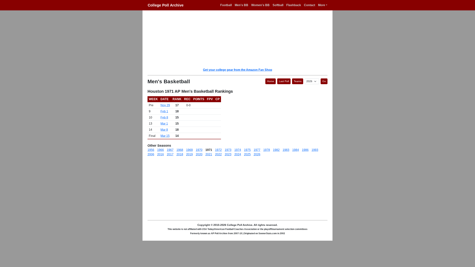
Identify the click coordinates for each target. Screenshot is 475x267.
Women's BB (260, 5)
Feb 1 (164, 111)
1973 (228, 149)
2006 (151, 154)
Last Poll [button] (284, 81)
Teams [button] (298, 81)
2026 (257, 154)
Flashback (293, 5)
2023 (228, 154)
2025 (247, 154)
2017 (170, 154)
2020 (199, 154)
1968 (179, 149)
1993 (315, 149)
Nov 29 (165, 105)
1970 (199, 149)
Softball (278, 5)
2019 (189, 154)
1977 (257, 149)
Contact (309, 5)
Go (324, 81)
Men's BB (241, 5)
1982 (276, 149)
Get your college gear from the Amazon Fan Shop (237, 69)
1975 (247, 149)
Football (226, 5)
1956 (151, 149)
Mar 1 (164, 123)
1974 (237, 149)
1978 (266, 149)
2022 (218, 154)
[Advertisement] (240, 39)
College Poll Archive (166, 5)
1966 (160, 149)
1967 (170, 149)
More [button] (321, 5)
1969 (189, 149)
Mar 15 (165, 135)
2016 (160, 154)
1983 (286, 149)
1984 (295, 149)
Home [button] (270, 81)
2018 (179, 154)
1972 (218, 149)
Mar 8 (164, 129)
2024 (237, 154)
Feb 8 (164, 117)
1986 (305, 149)
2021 (208, 154)
